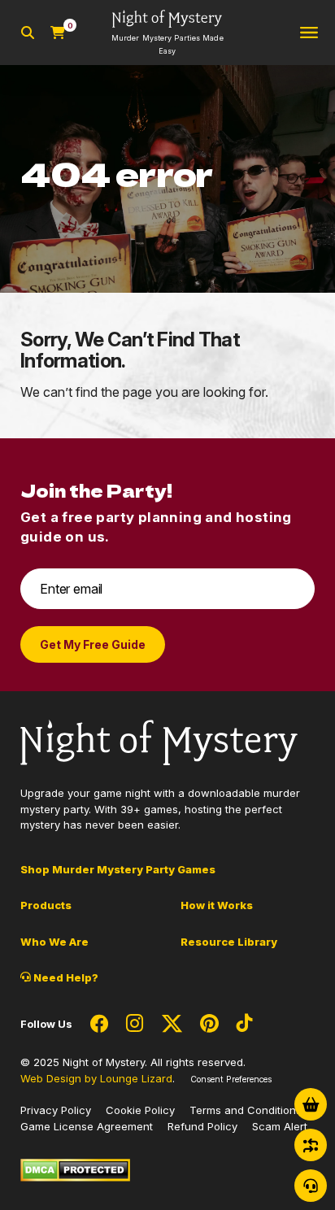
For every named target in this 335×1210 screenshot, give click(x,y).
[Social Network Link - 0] (99, 1024)
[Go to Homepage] (159, 741)
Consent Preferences (231, 1079)
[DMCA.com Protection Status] (75, 1169)
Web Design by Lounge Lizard (96, 1078)
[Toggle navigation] (309, 33)
